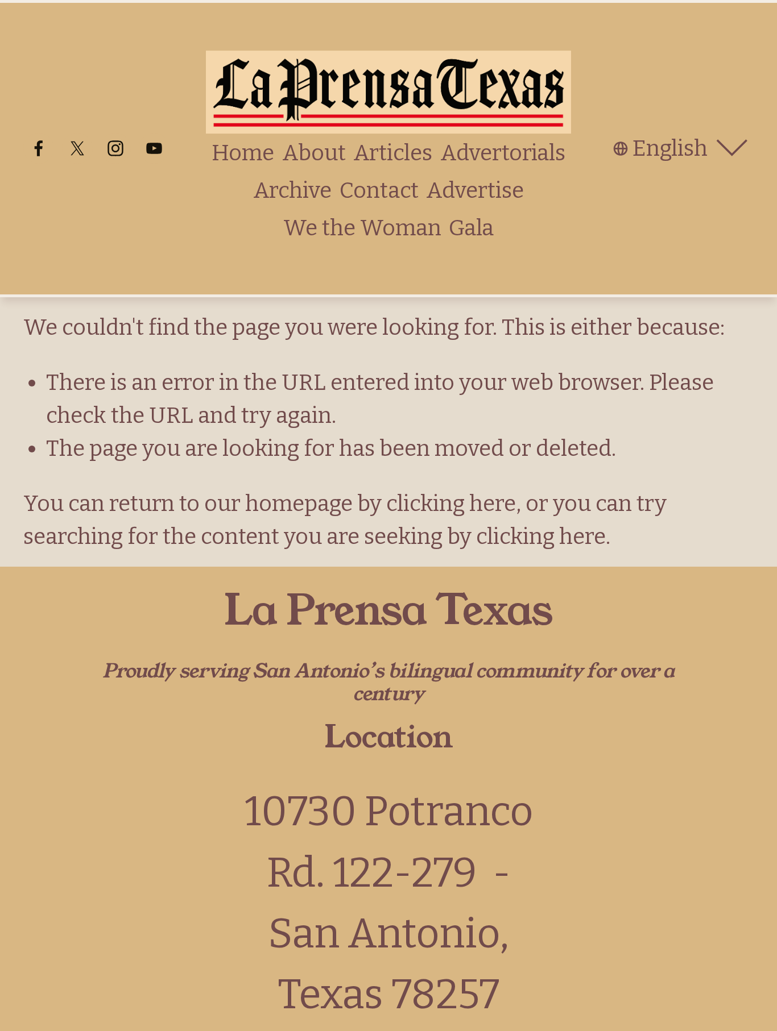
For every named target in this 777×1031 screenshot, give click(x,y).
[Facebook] (38, 148)
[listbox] (683, 148)
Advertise (475, 190)
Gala (471, 228)
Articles (392, 153)
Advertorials (502, 153)
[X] (77, 148)
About (314, 153)
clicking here (451, 503)
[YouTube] (154, 148)
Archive (292, 190)
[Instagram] (115, 148)
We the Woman (362, 228)
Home (243, 153)
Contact (379, 190)
